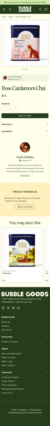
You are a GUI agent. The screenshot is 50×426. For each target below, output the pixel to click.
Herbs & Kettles (14, 77)
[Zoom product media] (45, 23)
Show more (25, 175)
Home (4, 16)
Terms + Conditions (19, 410)
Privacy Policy (35, 410)
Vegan (10, 16)
